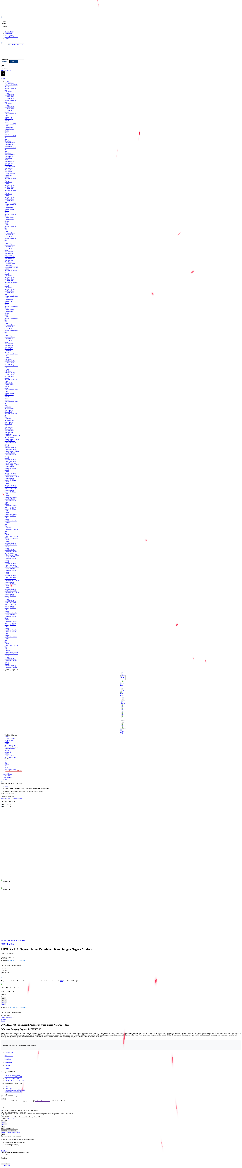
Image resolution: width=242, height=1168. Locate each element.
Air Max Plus (9, 740)
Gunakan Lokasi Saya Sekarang (10, 1132)
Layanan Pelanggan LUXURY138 (15, 1090)
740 (6, 762)
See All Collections (10, 745)
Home (6, 786)
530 (6, 760)
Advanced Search (6, 70)
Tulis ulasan (21, 960)
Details (3, 1021)
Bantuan (7, 38)
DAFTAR (4, 1000)
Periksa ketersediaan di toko (9, 1017)
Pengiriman (8, 1059)
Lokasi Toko (8, 33)
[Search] (3, 73)
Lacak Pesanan (9, 35)
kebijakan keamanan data (42, 1101)
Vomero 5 (7, 743)
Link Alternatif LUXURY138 (13, 1077)
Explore (3, 78)
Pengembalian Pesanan (11, 37)
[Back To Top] (1, 1125)
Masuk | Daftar (9, 32)
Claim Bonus (8, 1088)
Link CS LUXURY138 (12, 1078)
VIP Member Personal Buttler (13, 1092)
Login (4, 61)
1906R (7, 765)
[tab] (121, 78)
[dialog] (121, 1129)
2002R (7, 764)
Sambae (7, 754)
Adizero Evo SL (9, 755)
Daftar (13, 61)
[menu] (121, 426)
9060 (6, 767)
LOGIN (3, 998)
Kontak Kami (9, 1052)
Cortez (7, 737)
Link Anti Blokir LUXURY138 (14, 1080)
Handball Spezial (10, 748)
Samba (7, 750)
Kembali (7, 1065)
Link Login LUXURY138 (12, 1075)
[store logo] (16, 59)
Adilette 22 (8, 752)
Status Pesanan (9, 1056)
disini (61, 981)
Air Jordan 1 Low (10, 738)
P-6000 (7, 742)
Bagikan (3, 1019)
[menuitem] (7, 81)
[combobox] (9, 69)
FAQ (6, 1086)
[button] (5, 883)
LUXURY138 (9, 1118)
